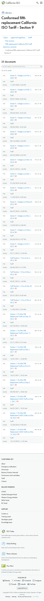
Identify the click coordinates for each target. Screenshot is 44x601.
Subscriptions (22, 588)
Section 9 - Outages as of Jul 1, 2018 (20, 147)
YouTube (32, 584)
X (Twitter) (17, 581)
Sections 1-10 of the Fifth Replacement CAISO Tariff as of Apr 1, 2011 (21, 398)
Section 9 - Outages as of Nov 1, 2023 (20, 76)
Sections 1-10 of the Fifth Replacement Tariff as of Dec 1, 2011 (20, 349)
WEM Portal (5, 500)
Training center (6, 517)
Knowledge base (6, 522)
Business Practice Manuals (9, 472)
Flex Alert (10, 566)
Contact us (4, 514)
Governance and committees (10, 475)
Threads (13, 584)
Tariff (30, 37)
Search (37, 3)
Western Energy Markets (9, 497)
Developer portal (6, 519)
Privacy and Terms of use (24, 596)
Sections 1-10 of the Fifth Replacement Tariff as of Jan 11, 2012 (20, 333)
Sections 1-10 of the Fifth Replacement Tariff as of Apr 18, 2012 (20, 316)
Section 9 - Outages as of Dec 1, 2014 (20, 217)
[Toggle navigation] (41, 2)
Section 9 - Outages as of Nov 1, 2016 (20, 189)
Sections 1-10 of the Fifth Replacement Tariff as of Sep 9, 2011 (20, 382)
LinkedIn (23, 584)
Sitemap (14, 596)
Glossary (7, 596)
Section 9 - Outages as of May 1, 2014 (21, 231)
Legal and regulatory (18, 37)
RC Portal (4, 503)
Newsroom (4, 470)
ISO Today (10, 531)
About (3, 464)
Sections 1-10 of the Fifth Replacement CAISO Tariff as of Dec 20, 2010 (21, 415)
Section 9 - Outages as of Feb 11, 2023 (21, 91)
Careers (4, 481)
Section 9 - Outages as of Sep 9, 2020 (20, 133)
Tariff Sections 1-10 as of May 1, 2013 (20, 273)
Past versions (9, 41)
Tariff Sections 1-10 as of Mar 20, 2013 (21, 287)
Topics (5, 37)
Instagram (38, 581)
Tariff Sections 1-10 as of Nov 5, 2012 (20, 301)
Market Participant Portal (9, 494)
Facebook (28, 581)
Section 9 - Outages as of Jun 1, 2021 (20, 105)
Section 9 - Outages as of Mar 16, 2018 (21, 161)
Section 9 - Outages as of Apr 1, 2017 (20, 175)
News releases (12, 554)
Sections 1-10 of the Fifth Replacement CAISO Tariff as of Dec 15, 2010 (21, 431)
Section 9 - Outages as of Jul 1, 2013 (20, 245)
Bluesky (7, 581)
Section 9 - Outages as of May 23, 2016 (21, 203)
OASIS (3, 492)
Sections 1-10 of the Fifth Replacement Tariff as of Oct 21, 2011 (20, 365)
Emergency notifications (8, 467)
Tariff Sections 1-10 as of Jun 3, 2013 (20, 259)
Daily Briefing (11, 543)
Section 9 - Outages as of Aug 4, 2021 (20, 119)
